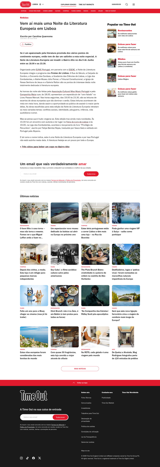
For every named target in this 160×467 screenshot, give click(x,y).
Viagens (93, 11)
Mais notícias (80, 369)
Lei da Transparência (88, 437)
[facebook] (33, 458)
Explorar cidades (68, 5)
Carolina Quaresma (42, 36)
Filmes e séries (76, 11)
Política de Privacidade (73, 180)
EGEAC (72, 70)
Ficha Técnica (86, 398)
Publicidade (106, 398)
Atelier (100, 11)
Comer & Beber (48, 11)
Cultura (57, 11)
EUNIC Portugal (43, 70)
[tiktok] (27, 458)
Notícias (23, 11)
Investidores (85, 408)
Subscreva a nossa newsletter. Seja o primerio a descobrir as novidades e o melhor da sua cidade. (55, 168)
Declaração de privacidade (86, 420)
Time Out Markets (86, 5)
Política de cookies (88, 427)
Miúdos (85, 11)
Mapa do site (85, 451)
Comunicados (86, 403)
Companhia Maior (28, 95)
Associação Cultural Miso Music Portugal (70, 92)
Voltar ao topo (82, 383)
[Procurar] (126, 4)
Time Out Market (110, 11)
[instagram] (21, 458)
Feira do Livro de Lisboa (77, 122)
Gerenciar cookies (87, 442)
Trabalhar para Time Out (90, 413)
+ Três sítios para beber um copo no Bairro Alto (44, 147)
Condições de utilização (90, 432)
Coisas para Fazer (34, 11)
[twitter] (39, 458)
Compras (66, 11)
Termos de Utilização (57, 180)
